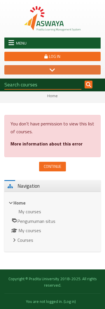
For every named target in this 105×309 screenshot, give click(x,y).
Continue (52, 166)
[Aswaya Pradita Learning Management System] (52, 18)
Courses (25, 240)
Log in (54, 56)
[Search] (88, 85)
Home (52, 96)
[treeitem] (52, 222)
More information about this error (46, 143)
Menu (21, 43)
